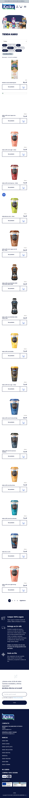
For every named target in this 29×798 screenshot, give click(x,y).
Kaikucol (5, 755)
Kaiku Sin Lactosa (7, 749)
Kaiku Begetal (6, 752)
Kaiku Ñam (5, 761)
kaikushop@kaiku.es (6, 729)
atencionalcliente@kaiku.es (8, 733)
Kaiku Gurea (5, 743)
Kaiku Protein (6, 758)
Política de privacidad (18, 697)
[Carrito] (20, 7)
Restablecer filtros (7, 54)
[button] (10, 48)
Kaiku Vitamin (6, 764)
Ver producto (11, 86)
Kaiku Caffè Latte (7, 746)
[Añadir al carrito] (23, 87)
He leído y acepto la (13, 697)
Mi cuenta (5, 769)
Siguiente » (23, 600)
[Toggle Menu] (25, 6)
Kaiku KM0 (5, 740)
